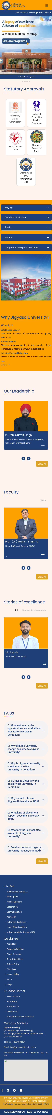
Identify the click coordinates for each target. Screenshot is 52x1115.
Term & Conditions (15, 959)
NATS (9, 979)
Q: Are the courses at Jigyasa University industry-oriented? (24, 849)
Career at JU (12, 907)
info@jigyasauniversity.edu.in (23, 1047)
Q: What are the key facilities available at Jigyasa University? (24, 833)
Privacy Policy (13, 974)
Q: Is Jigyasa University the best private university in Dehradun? (23, 784)
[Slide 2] (25, 81)
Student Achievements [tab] (34, 610)
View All (42, 463)
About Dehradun (14, 954)
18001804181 (19, 1042)
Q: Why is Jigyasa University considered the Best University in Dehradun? (24, 766)
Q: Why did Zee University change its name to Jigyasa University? (23, 749)
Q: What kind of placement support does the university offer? (23, 815)
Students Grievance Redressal (20, 1016)
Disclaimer (11, 969)
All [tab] (16, 610)
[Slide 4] (29, 81)
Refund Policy (13, 964)
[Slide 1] (22, 81)
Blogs (9, 984)
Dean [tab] (43, 500)
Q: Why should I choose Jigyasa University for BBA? (23, 800)
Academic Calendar (15, 949)
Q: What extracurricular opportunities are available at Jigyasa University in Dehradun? (24, 730)
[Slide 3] (27, 81)
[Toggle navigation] (46, 5)
